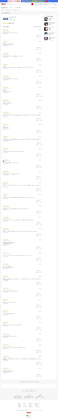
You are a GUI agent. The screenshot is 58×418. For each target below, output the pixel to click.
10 (32, 381)
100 (35, 381)
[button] (38, 4)
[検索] (32, 4)
